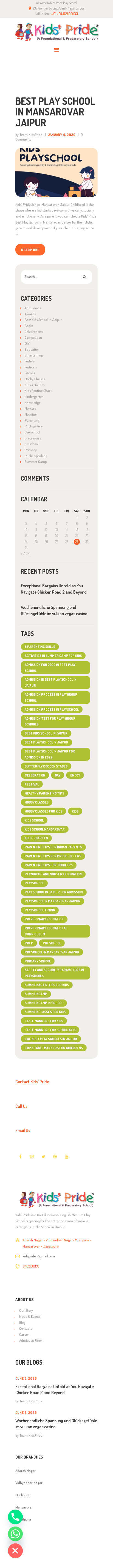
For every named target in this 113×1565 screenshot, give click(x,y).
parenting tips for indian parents (53, 847)
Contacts (25, 1328)
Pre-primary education (44, 919)
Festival (30, 361)
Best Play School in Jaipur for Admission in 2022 (50, 754)
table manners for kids (44, 1021)
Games (30, 373)
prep (29, 943)
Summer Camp (36, 461)
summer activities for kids (47, 985)
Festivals (31, 367)
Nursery (30, 408)
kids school (34, 820)
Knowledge (32, 402)
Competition (33, 337)
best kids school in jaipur (46, 733)
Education (32, 349)
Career (24, 1334)
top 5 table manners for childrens (54, 1048)
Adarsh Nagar (25, 1470)
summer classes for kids (45, 1012)
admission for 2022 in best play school (50, 667)
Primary (31, 450)
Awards (30, 314)
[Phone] (15, 1517)
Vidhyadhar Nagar (29, 1482)
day (57, 775)
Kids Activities (34, 385)
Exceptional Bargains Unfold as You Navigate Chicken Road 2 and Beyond (54, 588)
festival (32, 784)
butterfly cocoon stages (46, 766)
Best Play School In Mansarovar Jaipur (55, 112)
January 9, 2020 (61, 134)
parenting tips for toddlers (49, 865)
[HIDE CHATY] (15, 1550)
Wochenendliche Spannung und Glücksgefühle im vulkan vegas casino (54, 610)
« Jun (25, 553)
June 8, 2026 (26, 1378)
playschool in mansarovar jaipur (52, 901)
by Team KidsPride (29, 134)
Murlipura (22, 1495)
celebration (35, 775)
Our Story (26, 1310)
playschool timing (40, 910)
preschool (31, 444)
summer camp (36, 994)
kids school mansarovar (45, 829)
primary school (38, 961)
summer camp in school (44, 1003)
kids (75, 811)
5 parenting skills (40, 646)
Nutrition (31, 414)
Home (26, 76)
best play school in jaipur (46, 742)
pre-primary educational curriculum (46, 931)
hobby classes (37, 802)
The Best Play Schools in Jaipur (51, 1039)
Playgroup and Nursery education (53, 874)
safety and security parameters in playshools (54, 973)
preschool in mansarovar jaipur (52, 952)
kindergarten (34, 396)
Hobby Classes (35, 379)
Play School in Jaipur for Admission (54, 892)
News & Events (29, 1316)
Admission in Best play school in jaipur (51, 682)
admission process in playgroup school (51, 697)
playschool (32, 432)
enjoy (75, 775)
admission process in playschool (52, 709)
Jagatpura (23, 1519)
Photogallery (34, 426)
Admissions (33, 308)
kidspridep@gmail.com (38, 1256)
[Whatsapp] (15, 1534)
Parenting (32, 420)
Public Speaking (36, 456)
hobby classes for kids (43, 811)
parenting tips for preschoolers (53, 856)
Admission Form (30, 1340)
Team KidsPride (30, 1401)
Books (29, 325)
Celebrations (34, 331)
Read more (30, 250)
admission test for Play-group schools (50, 721)
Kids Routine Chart (38, 390)
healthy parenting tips (44, 793)
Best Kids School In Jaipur (43, 319)
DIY (27, 343)
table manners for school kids (50, 1030)
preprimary (33, 438)
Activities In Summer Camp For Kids (53, 655)
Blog (22, 1322)
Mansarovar (24, 1507)
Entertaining (34, 355)
